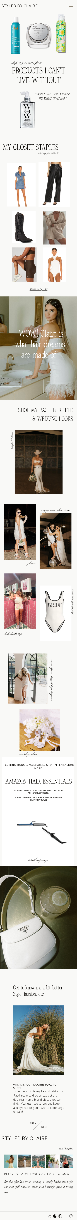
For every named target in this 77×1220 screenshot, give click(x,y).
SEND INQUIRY (38, 289)
